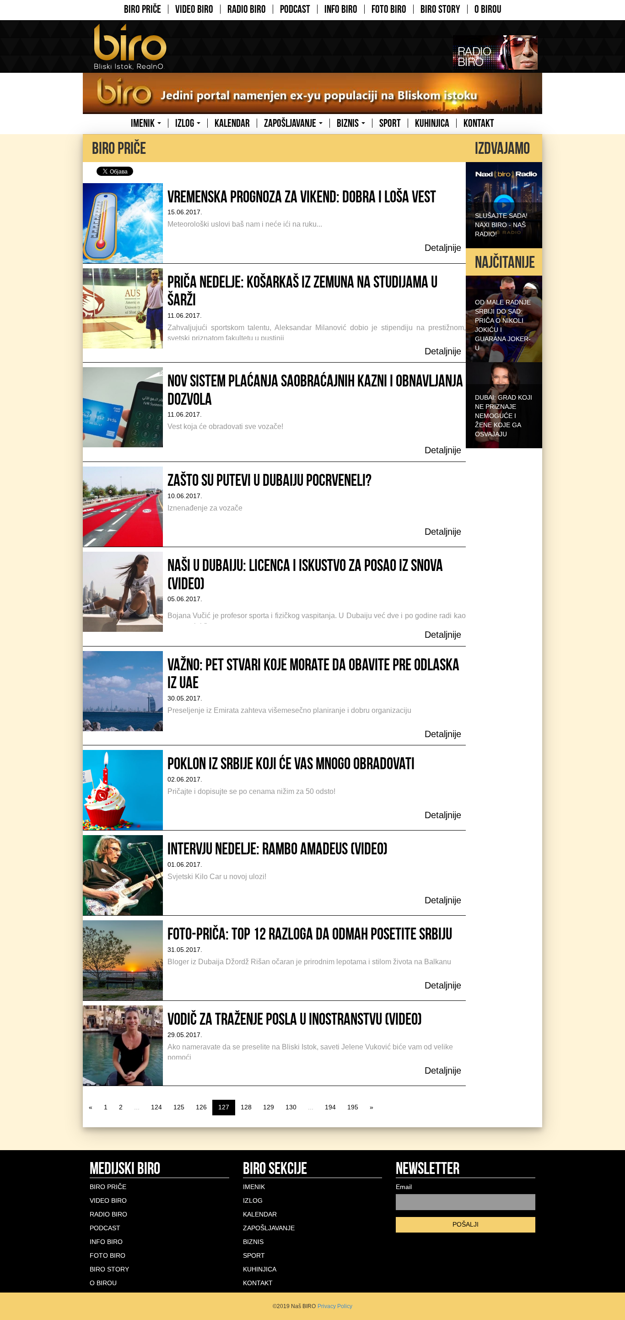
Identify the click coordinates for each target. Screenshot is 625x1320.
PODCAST (295, 9)
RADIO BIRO (246, 9)
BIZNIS (349, 123)
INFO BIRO (340, 9)
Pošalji (466, 1224)
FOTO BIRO (389, 9)
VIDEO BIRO (194, 9)
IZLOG (185, 123)
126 (201, 1107)
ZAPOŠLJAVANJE (291, 123)
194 (330, 1107)
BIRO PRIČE (142, 9)
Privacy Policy (335, 1306)
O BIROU (487, 9)
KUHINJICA (432, 123)
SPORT (390, 123)
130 (291, 1107)
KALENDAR (232, 123)
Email (404, 1186)
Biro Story (440, 9)
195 (352, 1107)
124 (156, 1107)
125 (178, 1107)
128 (246, 1107)
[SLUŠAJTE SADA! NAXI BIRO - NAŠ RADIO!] (504, 204)
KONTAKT (478, 123)
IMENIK (143, 123)
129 (268, 1107)
